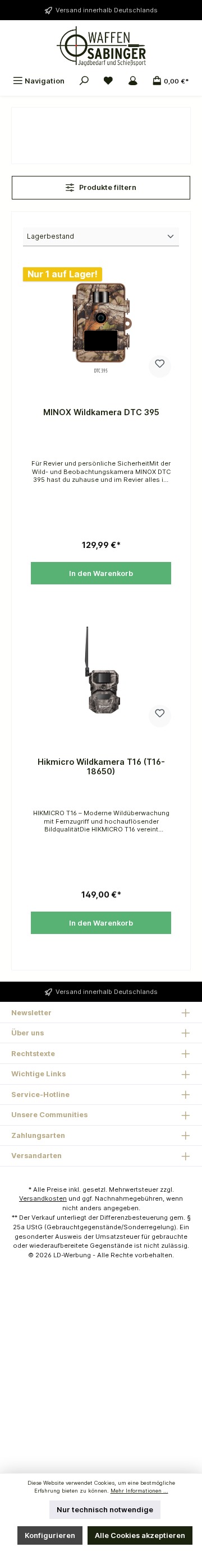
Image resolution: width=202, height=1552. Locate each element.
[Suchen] (84, 81)
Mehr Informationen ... (139, 1491)
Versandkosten (43, 1198)
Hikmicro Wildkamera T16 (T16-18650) (101, 767)
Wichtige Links (38, 1074)
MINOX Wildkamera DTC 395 (101, 412)
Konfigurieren (50, 1535)
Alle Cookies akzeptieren (140, 1535)
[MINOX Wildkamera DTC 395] (101, 323)
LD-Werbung (73, 1255)
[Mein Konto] (133, 81)
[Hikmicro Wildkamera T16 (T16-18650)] (101, 673)
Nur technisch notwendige (105, 1509)
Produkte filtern (106, 187)
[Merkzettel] (108, 81)
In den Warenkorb (101, 573)
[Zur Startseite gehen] (101, 46)
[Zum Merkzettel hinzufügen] (160, 366)
